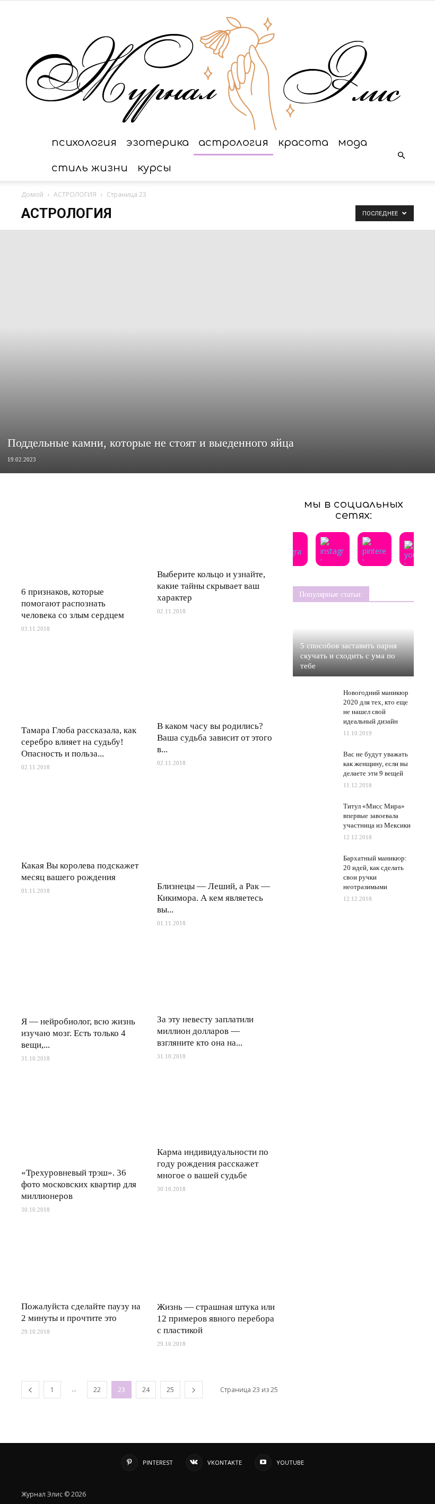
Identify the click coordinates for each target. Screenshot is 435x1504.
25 (170, 1389)
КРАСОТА (303, 142)
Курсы (154, 168)
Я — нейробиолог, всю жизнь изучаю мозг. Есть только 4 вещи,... (78, 1033)
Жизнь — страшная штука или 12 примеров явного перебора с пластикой (216, 1318)
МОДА (352, 142)
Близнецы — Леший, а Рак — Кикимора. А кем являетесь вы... (213, 898)
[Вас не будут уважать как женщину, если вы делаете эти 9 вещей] (314, 760)
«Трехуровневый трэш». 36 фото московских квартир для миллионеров (78, 1184)
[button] (401, 155)
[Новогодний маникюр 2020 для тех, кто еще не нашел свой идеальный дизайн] (314, 703)
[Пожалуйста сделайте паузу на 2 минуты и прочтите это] (81, 1262)
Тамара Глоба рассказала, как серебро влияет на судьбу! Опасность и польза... (78, 742)
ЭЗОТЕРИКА (157, 142)
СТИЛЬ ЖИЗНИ (89, 168)
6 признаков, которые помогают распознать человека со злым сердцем (72, 603)
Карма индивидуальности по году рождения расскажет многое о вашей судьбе (212, 1163)
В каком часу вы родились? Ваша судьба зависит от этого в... (214, 737)
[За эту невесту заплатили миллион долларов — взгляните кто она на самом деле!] (217, 975)
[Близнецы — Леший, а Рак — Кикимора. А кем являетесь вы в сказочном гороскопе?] (217, 830)
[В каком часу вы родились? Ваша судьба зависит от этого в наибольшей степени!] (217, 682)
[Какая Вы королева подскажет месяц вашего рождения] (81, 820)
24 (146, 1389)
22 (97, 1389)
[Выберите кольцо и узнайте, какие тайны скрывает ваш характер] (217, 530)
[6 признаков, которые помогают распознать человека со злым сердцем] (81, 539)
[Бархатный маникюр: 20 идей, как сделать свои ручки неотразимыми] (314, 868)
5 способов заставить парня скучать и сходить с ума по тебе (348, 655)
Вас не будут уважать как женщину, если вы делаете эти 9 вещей (375, 763)
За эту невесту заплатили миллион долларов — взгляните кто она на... (205, 1031)
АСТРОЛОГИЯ (233, 142)
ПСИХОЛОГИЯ (84, 142)
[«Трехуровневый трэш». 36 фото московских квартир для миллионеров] (81, 1120)
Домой (32, 194)
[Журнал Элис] (217, 65)
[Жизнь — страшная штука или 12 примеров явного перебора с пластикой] (217, 1263)
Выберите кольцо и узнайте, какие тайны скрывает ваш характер (211, 586)
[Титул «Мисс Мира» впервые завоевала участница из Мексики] (314, 812)
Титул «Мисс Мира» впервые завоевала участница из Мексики (377, 815)
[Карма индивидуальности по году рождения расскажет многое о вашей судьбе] (217, 1110)
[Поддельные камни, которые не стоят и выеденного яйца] (217, 351)
